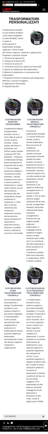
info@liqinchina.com (11, 2)
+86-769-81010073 (29, 2)
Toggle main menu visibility (44, 9)
